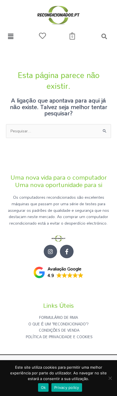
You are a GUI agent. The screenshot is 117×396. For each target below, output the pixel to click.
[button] (10, 36)
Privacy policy (66, 387)
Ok (43, 387)
